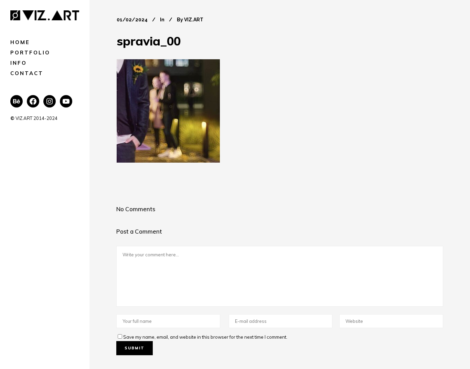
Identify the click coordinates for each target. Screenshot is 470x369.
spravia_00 (149, 41)
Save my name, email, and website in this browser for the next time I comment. (205, 337)
